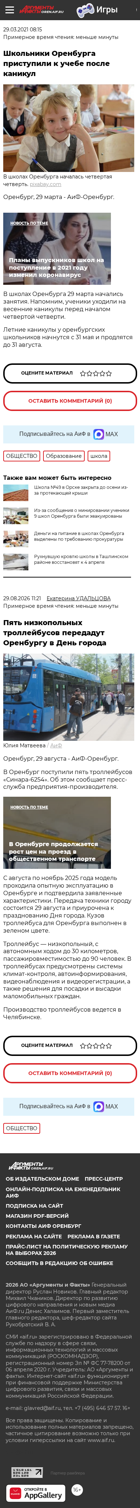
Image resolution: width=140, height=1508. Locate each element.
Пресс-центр (104, 1179)
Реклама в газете (93, 1236)
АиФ (56, 745)
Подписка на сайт (34, 1206)
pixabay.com (45, 184)
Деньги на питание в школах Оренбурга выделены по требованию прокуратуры (79, 536)
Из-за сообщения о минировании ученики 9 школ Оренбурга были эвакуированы (81, 513)
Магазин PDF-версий (37, 1216)
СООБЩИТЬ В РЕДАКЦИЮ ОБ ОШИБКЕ (59, 1263)
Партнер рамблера (68, 1473)
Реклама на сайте (34, 1236)
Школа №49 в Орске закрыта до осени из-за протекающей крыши (81, 490)
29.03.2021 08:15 (22, 29)
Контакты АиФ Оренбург (43, 1226)
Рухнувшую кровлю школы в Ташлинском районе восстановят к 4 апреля (81, 559)
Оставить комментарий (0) (70, 401)
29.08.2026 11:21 (22, 598)
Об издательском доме (42, 1179)
